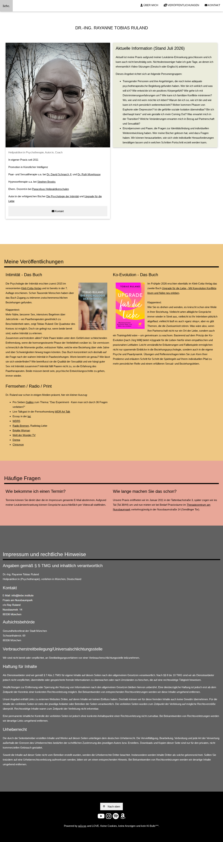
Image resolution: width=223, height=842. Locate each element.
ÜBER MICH (150, 5)
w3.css (82, 825)
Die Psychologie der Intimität (62, 196)
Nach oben (114, 806)
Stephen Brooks (46, 181)
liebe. (6, 5)
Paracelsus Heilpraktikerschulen (50, 189)
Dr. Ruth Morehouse (89, 174)
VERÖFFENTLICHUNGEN (183, 5)
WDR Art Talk (62, 411)
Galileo (30, 402)
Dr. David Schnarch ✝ (59, 174)
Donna (16, 439)
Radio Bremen (21, 425)
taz (29, 416)
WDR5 (16, 421)
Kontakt (59, 211)
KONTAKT (213, 5)
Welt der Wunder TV (24, 435)
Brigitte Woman (21, 430)
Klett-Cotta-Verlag (31, 288)
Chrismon (18, 444)
